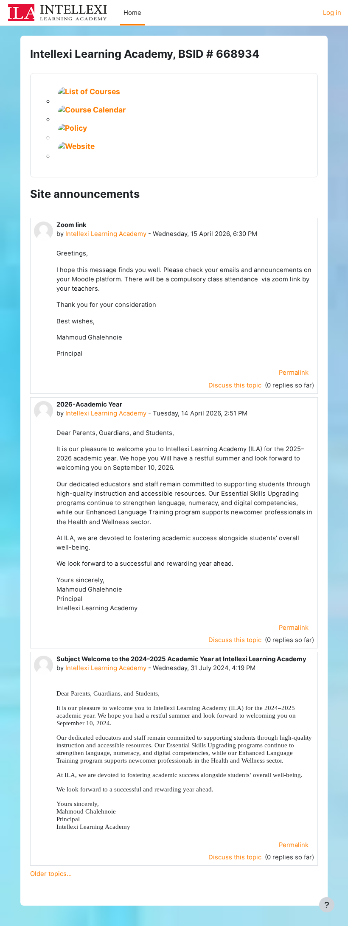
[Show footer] (326, 904)
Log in (332, 13)
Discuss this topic (235, 385)
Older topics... (51, 874)
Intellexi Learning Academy (105, 234)
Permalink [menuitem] (294, 372)
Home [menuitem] (132, 13)
